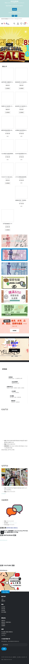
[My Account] (18, 24)
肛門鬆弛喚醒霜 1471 (7, 223)
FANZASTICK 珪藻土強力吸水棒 (7, 177)
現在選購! (9, 44)
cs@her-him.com (13, 523)
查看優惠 (14, 330)
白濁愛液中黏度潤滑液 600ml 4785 (21, 130)
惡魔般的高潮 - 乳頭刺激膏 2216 (21, 200)
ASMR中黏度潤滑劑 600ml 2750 (21, 153)
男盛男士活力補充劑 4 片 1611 (7, 106)
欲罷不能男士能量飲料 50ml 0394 (7, 82)
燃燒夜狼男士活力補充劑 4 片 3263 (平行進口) (21, 82)
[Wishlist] (21, 24)
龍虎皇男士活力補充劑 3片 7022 (21, 106)
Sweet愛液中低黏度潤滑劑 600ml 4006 (7, 153)
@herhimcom (3, 540)
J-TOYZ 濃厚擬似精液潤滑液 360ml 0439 (21, 177)
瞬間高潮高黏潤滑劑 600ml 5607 (7, 130)
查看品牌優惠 (14, 350)
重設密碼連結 (14, 9)
